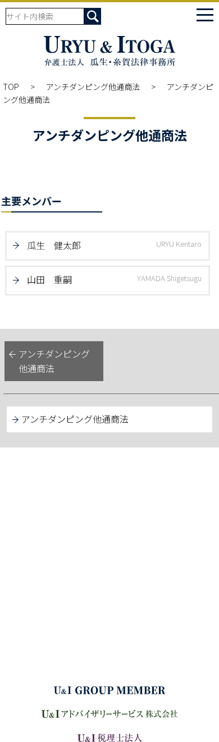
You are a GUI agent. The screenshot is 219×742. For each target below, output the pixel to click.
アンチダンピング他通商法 (93, 86)
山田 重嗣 (114, 279)
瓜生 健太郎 (114, 245)
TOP (11, 86)
